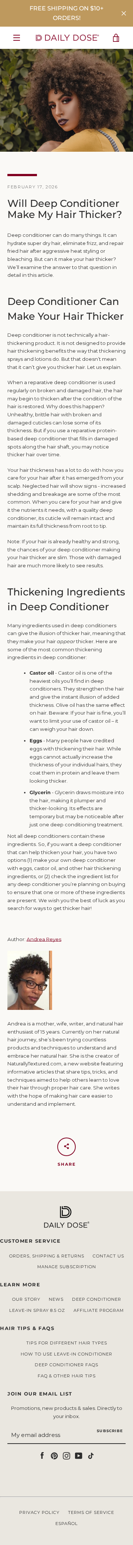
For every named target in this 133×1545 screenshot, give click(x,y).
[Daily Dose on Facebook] (42, 1455)
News (56, 1299)
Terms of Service (91, 1512)
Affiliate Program (99, 1310)
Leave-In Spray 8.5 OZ (37, 1310)
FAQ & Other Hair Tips (67, 1375)
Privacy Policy (39, 1512)
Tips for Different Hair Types (66, 1343)
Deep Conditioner (96, 1299)
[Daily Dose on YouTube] (78, 1455)
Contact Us (108, 1256)
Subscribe (110, 1431)
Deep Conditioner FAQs (66, 1364)
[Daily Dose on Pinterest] (54, 1455)
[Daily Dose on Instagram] (66, 1455)
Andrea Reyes (44, 939)
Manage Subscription (66, 1266)
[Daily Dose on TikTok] (91, 1455)
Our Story (26, 1299)
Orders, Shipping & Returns (46, 1256)
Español (66, 1523)
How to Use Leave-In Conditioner (66, 1354)
